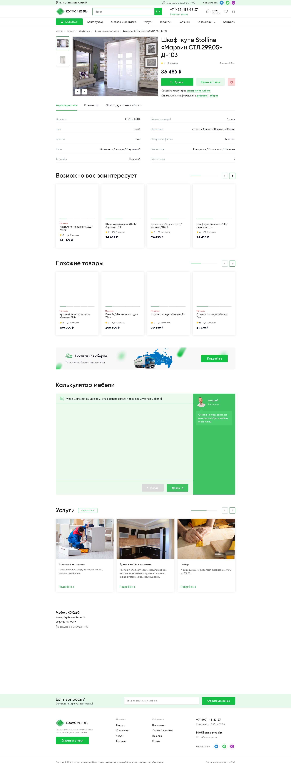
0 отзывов (172, 62)
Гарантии (166, 22)
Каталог (120, 725)
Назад (154, 488)
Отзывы (185, 22)
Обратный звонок (218, 701)
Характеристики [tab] (66, 105)
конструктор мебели (199, 90)
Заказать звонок (179, 14)
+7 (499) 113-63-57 (184, 9)
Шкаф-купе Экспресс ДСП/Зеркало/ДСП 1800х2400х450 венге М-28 (212, 225)
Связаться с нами (72, 740)
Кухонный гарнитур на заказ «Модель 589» (75, 316)
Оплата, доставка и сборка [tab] (123, 105)
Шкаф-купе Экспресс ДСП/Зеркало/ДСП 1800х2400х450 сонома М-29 (168, 225)
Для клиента (158, 725)
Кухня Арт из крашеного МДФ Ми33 (76, 228)
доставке (202, 95)
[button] (77, 92)
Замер (185, 564)
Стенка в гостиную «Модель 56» (212, 316)
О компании (205, 22)
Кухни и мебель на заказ (135, 564)
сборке (214, 95)
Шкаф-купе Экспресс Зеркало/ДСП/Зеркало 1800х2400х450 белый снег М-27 (257, 225)
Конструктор (95, 22)
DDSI (233, 762)
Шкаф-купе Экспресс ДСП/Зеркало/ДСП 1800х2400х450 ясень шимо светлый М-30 (121, 225)
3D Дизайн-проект (253, 564)
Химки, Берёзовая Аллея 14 (73, 2)
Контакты (229, 22)
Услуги (148, 22)
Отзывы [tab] (91, 105)
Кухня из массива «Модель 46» (259, 314)
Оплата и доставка (123, 22)
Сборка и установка (72, 564)
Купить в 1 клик (210, 82)
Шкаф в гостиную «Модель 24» (168, 314)
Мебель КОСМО (68, 612)
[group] (115, 67)
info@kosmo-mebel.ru (209, 732)
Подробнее (214, 358)
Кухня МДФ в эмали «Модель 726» (121, 316)
